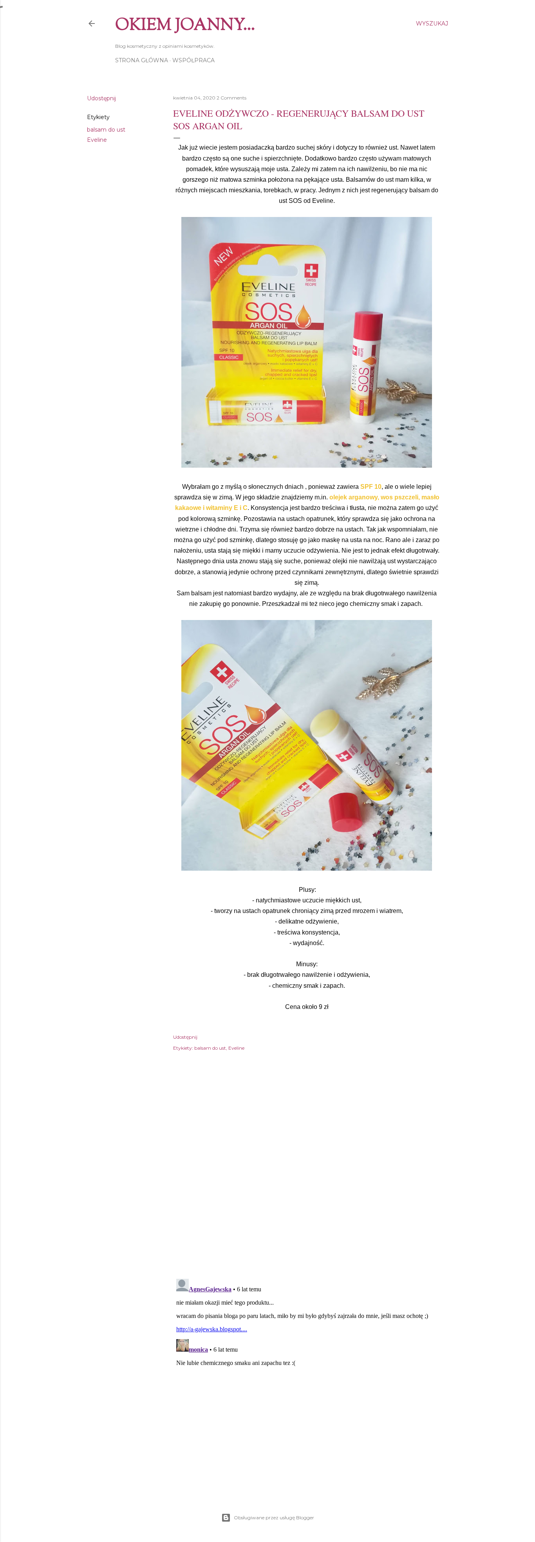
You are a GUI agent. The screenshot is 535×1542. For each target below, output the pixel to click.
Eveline (97, 139)
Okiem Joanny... (185, 26)
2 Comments (231, 98)
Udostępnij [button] (101, 98)
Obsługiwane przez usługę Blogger (274, 1517)
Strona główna (141, 60)
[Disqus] (306, 1171)
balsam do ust (106, 129)
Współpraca (193, 60)
